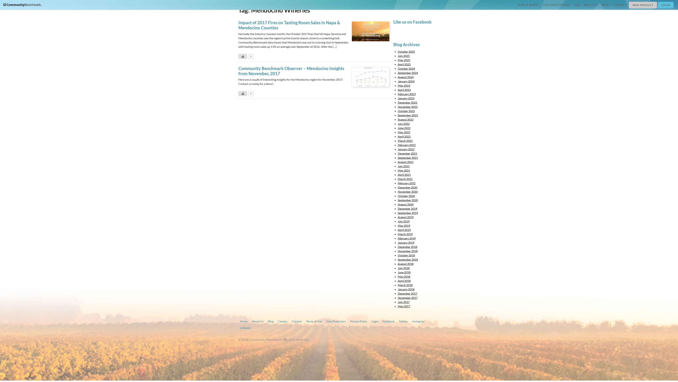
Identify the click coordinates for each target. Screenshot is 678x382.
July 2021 (404, 166)
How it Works (528, 4)
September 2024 (408, 72)
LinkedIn (245, 327)
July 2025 (404, 55)
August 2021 (406, 162)
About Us (590, 4)
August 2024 (406, 77)
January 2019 (406, 242)
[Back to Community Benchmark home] (22, 4)
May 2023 (404, 85)
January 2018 (406, 289)
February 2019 (407, 238)
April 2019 (404, 229)
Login (665, 5)
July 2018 (404, 268)
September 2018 (408, 259)
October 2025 (406, 51)
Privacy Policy (358, 321)
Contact (619, 4)
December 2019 (407, 208)
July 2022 (404, 123)
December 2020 (407, 187)
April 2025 (404, 64)
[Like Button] (242, 56)
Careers (282, 321)
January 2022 (406, 149)
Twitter (403, 321)
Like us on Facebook (412, 21)
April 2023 (404, 89)
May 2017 (404, 306)
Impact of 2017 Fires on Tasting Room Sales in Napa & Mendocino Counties (289, 25)
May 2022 (404, 132)
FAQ (576, 4)
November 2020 (408, 191)
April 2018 (404, 280)
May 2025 (404, 60)
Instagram (418, 321)
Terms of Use (314, 321)
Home (244, 321)
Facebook (388, 321)
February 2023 (407, 94)
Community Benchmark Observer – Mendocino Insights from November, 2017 (291, 71)
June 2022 (404, 128)
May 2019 (404, 225)
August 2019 (406, 217)
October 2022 (406, 111)
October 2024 (406, 68)
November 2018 (408, 251)
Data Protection (336, 321)
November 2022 (408, 106)
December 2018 (407, 246)
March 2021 (405, 179)
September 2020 (408, 200)
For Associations (556, 4)
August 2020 (406, 204)
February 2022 (407, 145)
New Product (643, 5)
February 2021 (407, 183)
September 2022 (408, 115)
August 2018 (406, 263)
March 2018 (405, 285)
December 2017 (407, 293)
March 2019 (405, 234)
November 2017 (408, 297)
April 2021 (404, 174)
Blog (605, 4)
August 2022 (406, 119)
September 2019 (408, 213)
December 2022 (407, 102)
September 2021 (408, 157)
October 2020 (406, 196)
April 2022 (404, 136)
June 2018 (404, 272)
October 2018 (406, 255)
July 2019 (404, 221)
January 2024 (406, 81)
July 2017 (404, 302)
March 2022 (405, 140)
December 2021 (407, 153)
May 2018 (404, 276)
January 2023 (406, 98)
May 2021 (404, 170)
